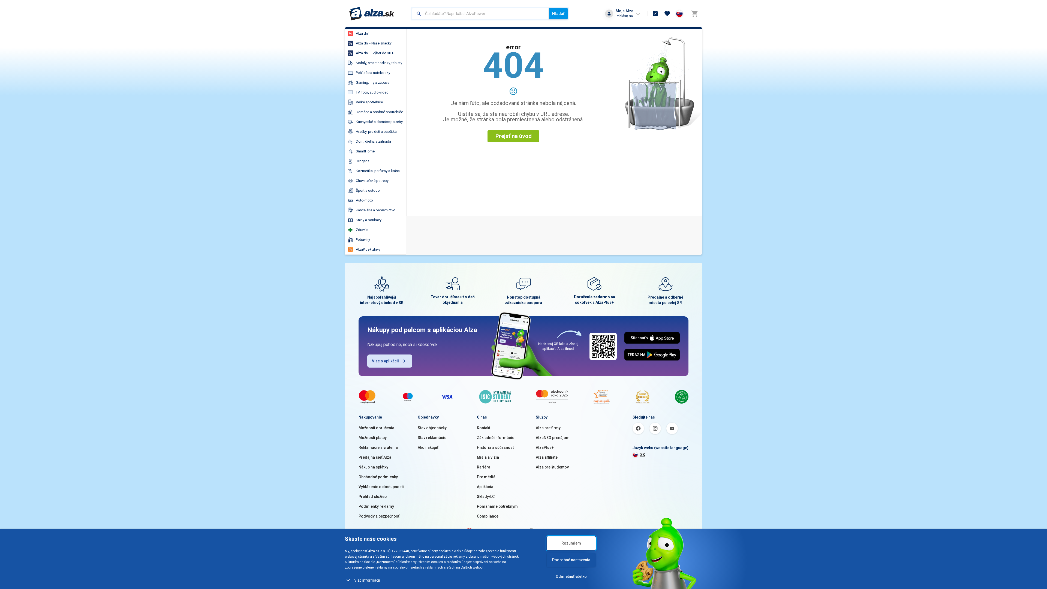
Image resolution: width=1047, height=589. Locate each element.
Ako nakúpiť (428, 447)
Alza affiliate (547, 457)
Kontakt (483, 428)
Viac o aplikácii (385, 361)
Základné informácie (495, 437)
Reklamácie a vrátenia (378, 447)
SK (642, 454)
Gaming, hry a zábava (372, 82)
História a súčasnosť (495, 447)
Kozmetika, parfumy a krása (378, 171)
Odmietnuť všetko (571, 576)
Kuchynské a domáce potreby (379, 122)
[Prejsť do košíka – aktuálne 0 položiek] (694, 13)
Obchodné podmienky (378, 477)
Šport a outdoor (368, 190)
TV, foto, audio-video (372, 92)
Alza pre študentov (552, 467)
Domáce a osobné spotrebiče (379, 112)
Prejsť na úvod (513, 136)
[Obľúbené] (667, 13)
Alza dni (362, 33)
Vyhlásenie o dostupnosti (381, 487)
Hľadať (558, 13)
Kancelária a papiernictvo (375, 210)
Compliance (487, 516)
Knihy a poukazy (368, 220)
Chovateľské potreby (372, 181)
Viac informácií (367, 580)
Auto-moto (364, 200)
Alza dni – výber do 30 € (375, 53)
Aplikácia (485, 487)
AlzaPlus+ (545, 447)
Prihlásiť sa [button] (624, 16)
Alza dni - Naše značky (374, 43)
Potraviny (363, 240)
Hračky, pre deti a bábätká (376, 132)
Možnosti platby (373, 437)
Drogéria (362, 161)
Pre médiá (486, 477)
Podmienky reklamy (376, 506)
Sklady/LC (486, 496)
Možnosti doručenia (376, 428)
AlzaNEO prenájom (553, 437)
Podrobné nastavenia (571, 560)
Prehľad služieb (373, 496)
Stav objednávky (432, 428)
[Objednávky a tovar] (655, 13)
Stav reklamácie (432, 437)
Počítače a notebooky (373, 73)
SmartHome (365, 151)
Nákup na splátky (373, 467)
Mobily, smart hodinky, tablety (379, 63)
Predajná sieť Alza (375, 457)
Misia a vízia (488, 457)
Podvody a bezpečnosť (379, 516)
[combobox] (480, 13)
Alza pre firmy (548, 428)
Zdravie (362, 230)
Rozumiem (571, 543)
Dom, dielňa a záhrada (373, 141)
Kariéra (483, 467)
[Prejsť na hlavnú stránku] (371, 13)
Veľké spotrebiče (369, 102)
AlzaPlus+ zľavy (368, 249)
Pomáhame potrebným (497, 506)
